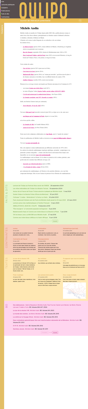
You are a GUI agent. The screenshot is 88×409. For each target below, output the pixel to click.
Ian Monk (49, 134)
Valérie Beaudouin (31, 305)
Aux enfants (42, 258)
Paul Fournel (51, 305)
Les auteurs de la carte (45, 275)
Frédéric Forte (24, 307)
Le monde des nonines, (21, 314)
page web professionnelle (43, 155)
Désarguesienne (43, 239)
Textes (6, 263)
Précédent (45, 221)
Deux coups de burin (69, 275)
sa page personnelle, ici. (33, 143)
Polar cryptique (18, 275)
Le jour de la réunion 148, (21, 310)
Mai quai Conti (30, 112)
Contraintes (5, 17)
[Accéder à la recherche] (80, 20)
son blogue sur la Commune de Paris (33, 116)
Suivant (55, 221)
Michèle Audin (42, 305)
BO (6, 306)
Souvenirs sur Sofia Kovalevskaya (32, 164)
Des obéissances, (19, 305)
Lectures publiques (8, 4)
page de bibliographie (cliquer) (62, 138)
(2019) (51, 91)
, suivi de (34, 55)
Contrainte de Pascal (20, 239)
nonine (15, 228)
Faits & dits (5, 14)
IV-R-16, (16, 326)
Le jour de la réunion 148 (21, 258)
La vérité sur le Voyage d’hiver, (23, 317)
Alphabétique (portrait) (70, 228)
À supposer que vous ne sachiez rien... (73, 260)
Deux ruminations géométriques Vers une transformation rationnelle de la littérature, (41, 320)
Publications (5, 11)
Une (2, 1)
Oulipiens (4, 8)
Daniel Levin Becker (62, 305)
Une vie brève (27, 68)
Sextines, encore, (19, 329)
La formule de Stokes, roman (32, 167)
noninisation (42, 228)
